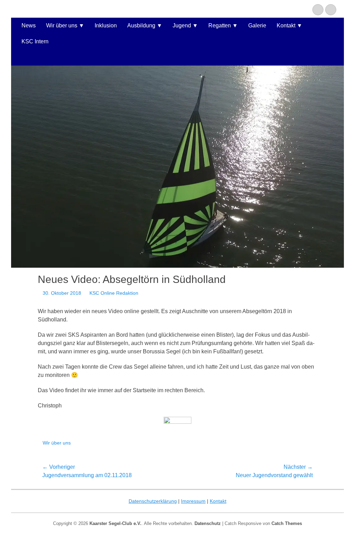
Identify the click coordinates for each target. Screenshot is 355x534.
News (28, 25)
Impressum (193, 501)
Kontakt (286, 25)
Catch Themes (286, 523)
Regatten (219, 25)
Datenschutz (207, 523)
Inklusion (106, 25)
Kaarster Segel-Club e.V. (115, 523)
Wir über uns (61, 25)
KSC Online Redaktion (113, 293)
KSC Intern (35, 41)
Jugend (182, 25)
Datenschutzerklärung (153, 501)
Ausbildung (141, 25)
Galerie (257, 25)
